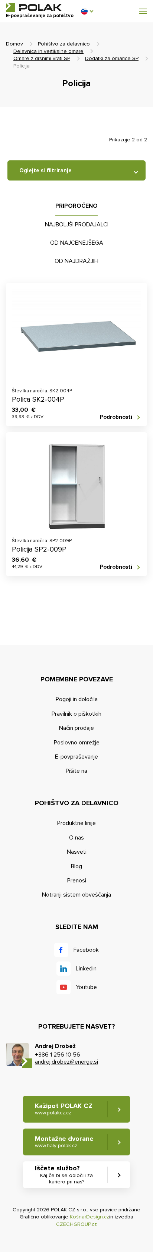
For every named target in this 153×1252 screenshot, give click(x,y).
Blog (76, 866)
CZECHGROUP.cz (76, 1224)
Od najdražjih (76, 261)
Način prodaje (76, 728)
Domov (14, 44)
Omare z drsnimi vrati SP (41, 58)
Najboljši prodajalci (76, 224)
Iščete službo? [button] (64, 1174)
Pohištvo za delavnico (64, 44)
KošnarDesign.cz (89, 1217)
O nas (76, 837)
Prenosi (76, 880)
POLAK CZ (34, 7)
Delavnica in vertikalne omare (48, 51)
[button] (87, 11)
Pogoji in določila (77, 699)
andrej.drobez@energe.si (66, 1062)
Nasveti (77, 852)
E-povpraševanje (76, 756)
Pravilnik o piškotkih (76, 714)
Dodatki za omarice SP (112, 58)
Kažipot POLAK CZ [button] (63, 1109)
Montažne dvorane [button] (64, 1142)
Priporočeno (76, 206)
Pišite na (76, 771)
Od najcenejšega (76, 243)
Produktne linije (76, 823)
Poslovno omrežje (77, 742)
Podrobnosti (116, 417)
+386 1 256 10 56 (57, 1054)
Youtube (86, 987)
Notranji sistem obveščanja (76, 894)
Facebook (86, 950)
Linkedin (86, 968)
